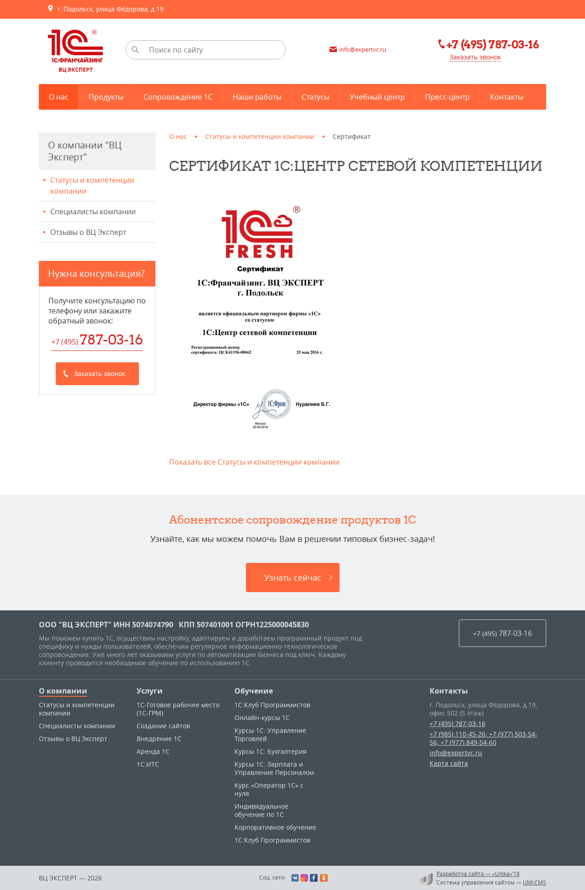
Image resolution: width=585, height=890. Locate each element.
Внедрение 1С (159, 738)
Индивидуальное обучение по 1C (261, 810)
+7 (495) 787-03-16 (457, 723)
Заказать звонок (475, 57)
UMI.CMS (534, 882)
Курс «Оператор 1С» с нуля (268, 789)
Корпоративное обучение (275, 827)
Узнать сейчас (292, 577)
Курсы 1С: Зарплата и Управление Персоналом (274, 768)
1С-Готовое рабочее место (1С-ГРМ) (178, 708)
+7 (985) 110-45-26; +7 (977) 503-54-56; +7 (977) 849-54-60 (483, 738)
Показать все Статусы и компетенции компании (254, 462)
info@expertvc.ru (456, 752)
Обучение (253, 691)
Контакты (449, 691)
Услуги (150, 691)
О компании (63, 691)
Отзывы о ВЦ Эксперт (88, 232)
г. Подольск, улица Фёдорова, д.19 (109, 9)
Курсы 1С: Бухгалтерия (270, 751)
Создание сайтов (163, 725)
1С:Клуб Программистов (272, 704)
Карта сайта (449, 763)
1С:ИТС (148, 764)
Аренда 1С (153, 751)
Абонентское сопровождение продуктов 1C (292, 519)
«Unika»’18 (506, 873)
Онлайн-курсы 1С (262, 717)
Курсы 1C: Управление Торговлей (270, 734)
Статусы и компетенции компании (92, 185)
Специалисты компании (93, 212)
